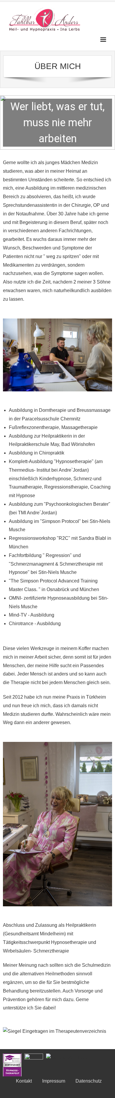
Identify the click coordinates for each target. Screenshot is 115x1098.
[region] (57, 122)
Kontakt (24, 1080)
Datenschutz (88, 1080)
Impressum (53, 1080)
